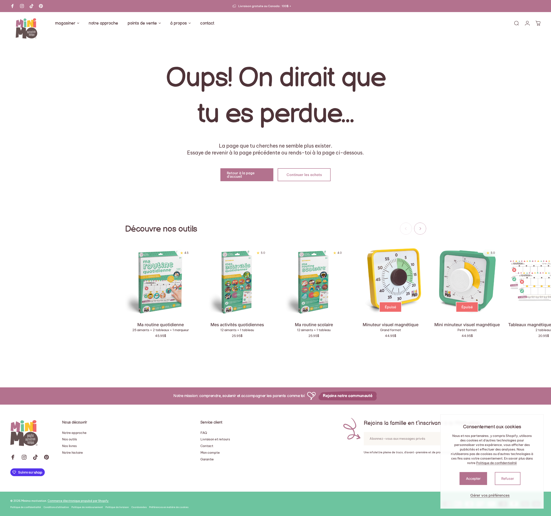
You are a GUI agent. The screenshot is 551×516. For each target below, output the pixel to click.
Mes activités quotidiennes (237, 324)
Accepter (473, 478)
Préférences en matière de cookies (168, 507)
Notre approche (74, 433)
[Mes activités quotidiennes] (237, 280)
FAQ (203, 433)
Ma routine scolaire (314, 324)
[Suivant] (420, 229)
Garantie (207, 459)
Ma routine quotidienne (160, 324)
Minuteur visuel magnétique (390, 324)
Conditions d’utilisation (56, 507)
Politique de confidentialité (496, 463)
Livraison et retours (215, 439)
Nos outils (69, 439)
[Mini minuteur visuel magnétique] (467, 280)
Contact (206, 446)
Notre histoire (72, 453)
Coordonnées (139, 507)
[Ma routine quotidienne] (160, 280)
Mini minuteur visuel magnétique (467, 324)
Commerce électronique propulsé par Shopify (78, 500)
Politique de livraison (117, 507)
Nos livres (69, 446)
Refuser (507, 478)
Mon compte (210, 453)
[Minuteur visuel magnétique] (390, 280)
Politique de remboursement (87, 507)
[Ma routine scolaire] (314, 280)
